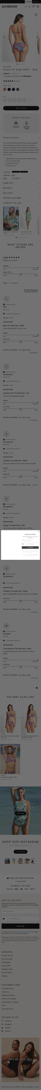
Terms (33, 554)
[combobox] (23, 544)
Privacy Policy (36, 554)
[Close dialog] (39, 531)
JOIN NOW (30, 547)
